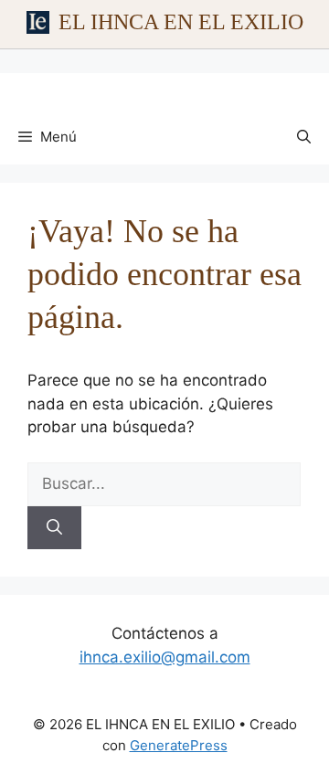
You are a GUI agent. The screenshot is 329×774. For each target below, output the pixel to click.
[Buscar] (54, 528)
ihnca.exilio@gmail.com (165, 657)
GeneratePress (179, 745)
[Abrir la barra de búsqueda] (304, 137)
